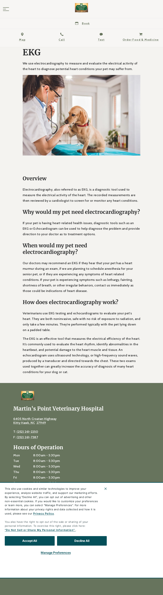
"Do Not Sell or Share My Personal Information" (40, 530)
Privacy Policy (43, 513)
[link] (81, 8)
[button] (6, 9)
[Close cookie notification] (105, 488)
